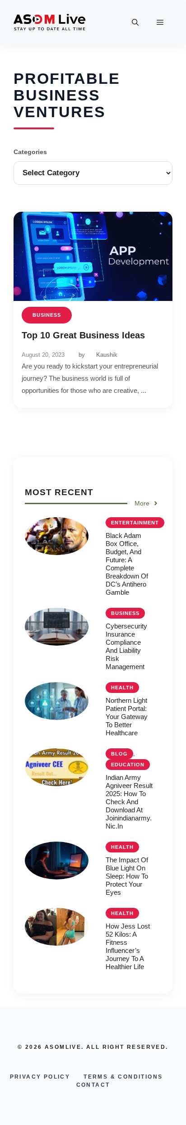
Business (47, 315)
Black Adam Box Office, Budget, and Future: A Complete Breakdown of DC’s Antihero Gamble (127, 564)
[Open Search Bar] (135, 22)
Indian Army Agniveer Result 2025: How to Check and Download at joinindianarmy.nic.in (129, 802)
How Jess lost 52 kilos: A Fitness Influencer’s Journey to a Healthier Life (128, 946)
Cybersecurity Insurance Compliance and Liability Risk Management (126, 646)
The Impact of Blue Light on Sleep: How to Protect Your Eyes (127, 876)
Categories (30, 151)
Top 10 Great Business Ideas (83, 335)
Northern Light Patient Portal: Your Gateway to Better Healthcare (127, 717)
